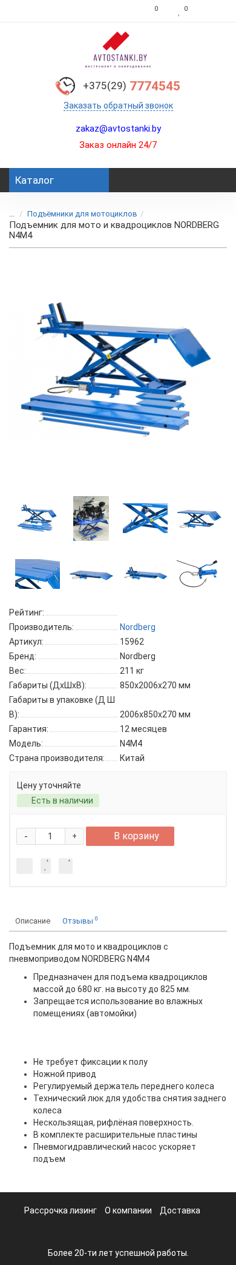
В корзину (136, 836)
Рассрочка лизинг (60, 1210)
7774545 (131, 86)
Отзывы (80, 920)
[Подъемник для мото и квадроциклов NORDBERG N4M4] (118, 369)
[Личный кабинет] (210, 11)
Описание (32, 920)
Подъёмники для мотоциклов (82, 213)
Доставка (180, 1210)
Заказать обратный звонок (118, 105)
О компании (128, 1210)
